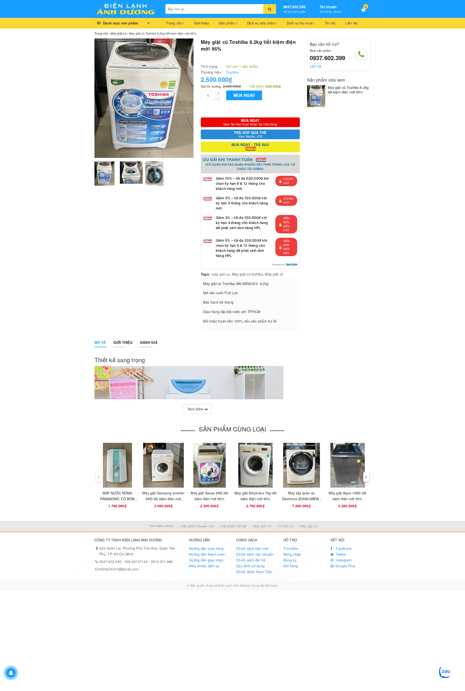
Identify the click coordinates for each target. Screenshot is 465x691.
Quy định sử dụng (250, 565)
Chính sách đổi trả (250, 560)
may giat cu (221, 274)
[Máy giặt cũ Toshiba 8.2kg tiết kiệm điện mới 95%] (316, 96)
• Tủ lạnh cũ (284, 526)
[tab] (100, 342)
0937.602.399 (294, 6)
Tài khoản (328, 6)
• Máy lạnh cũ (261, 526)
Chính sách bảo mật (252, 548)
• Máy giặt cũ (307, 526)
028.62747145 (136, 561)
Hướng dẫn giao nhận (206, 560)
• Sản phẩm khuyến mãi (196, 526)
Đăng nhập (292, 554)
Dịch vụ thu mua (300, 23)
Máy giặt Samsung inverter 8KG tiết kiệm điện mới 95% (163, 499)
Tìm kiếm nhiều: (161, 525)
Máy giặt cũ (274, 274)
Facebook (343, 548)
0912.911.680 (162, 561)
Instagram (343, 560)
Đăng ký (289, 560)
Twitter (340, 554)
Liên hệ (351, 23)
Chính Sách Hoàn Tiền (254, 571)
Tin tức (330, 23)
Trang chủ (174, 23)
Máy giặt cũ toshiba (247, 274)
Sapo (274, 585)
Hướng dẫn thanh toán (207, 554)
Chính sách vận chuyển (254, 554)
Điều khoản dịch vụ (204, 565)
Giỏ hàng (290, 565)
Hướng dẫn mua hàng (206, 548)
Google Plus (345, 565)
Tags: (205, 274)
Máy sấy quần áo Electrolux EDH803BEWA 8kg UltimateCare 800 (301, 499)
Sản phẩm (227, 23)
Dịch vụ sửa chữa (261, 23)
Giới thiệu (201, 23)
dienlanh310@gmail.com (119, 569)
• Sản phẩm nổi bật (232, 526)
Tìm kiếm (290, 548)
